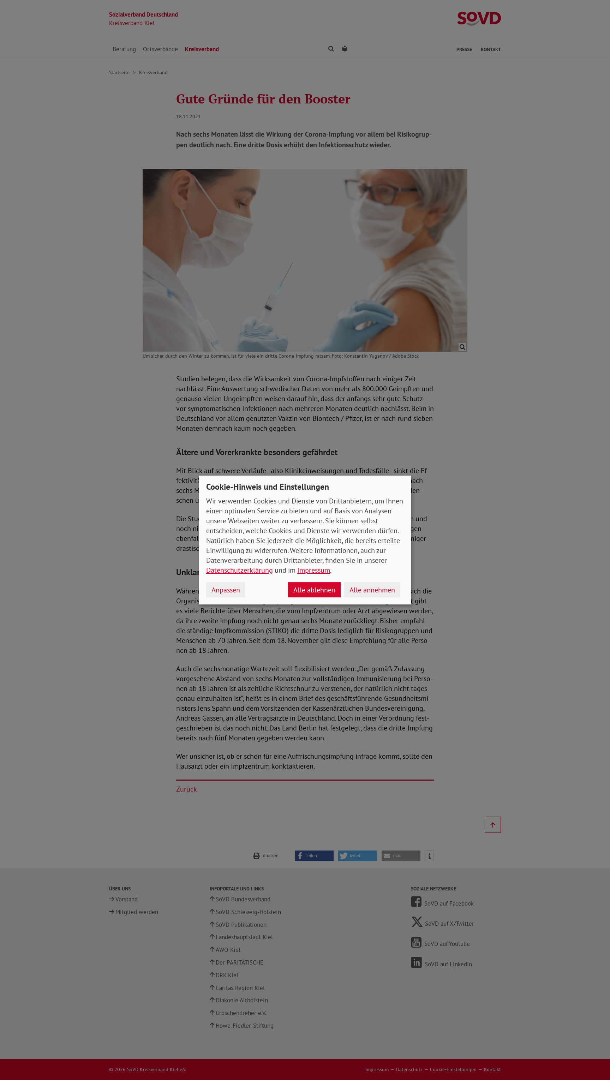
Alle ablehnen (314, 590)
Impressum (313, 570)
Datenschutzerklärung (239, 570)
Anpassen (225, 590)
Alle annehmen (372, 590)
